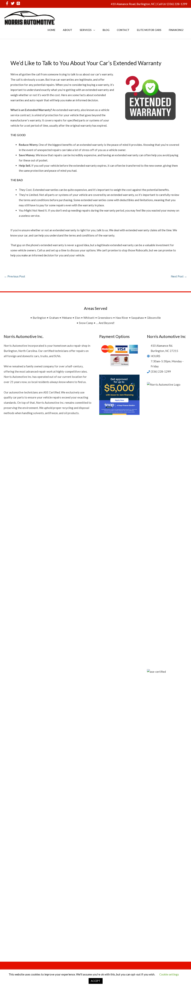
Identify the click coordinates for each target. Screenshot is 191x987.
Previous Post (14, 276)
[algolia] (18, 3)
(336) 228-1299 (177, 4)
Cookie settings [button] (169, 974)
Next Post (179, 276)
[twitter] (13, 3)
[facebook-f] (7, 3)
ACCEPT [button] (95, 980)
